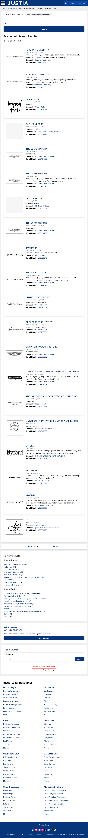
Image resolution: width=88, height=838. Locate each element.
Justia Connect (9, 834)
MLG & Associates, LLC (44, 505)
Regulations (8, 764)
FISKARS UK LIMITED (43, 480)
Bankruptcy (48, 691)
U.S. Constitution (10, 757)
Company (31, 834)
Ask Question (44, 638)
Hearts (6, 609)
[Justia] (18, 3)
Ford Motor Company (12, 572)
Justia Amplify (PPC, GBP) (54, 804)
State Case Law (50, 764)
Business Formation (11, 724)
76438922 (43, 483)
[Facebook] (39, 830)
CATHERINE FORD (34, 124)
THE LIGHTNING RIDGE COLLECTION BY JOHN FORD (51, 396)
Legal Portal (21, 834)
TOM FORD (31, 247)
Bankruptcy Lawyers (11, 691)
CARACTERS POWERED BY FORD (41, 346)
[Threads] (45, 830)
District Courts (9, 774)
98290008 (43, 307)
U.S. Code (7, 760)
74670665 (43, 208)
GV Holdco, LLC (41, 305)
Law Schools (49, 720)
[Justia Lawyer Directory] (55, 830)
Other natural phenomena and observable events (23, 611)
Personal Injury (50, 711)
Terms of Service (48, 834)
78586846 (43, 258)
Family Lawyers (9, 708)
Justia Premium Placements (55, 797)
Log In (73, 3)
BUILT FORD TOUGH (36, 272)
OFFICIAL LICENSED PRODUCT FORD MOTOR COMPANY (53, 371)
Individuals (49, 687)
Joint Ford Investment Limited (47, 527)
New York (48, 774)
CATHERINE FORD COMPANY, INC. (49, 131)
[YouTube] (36, 830)
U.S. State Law (51, 753)
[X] (52, 830)
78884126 (43, 530)
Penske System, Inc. (11, 582)
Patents (6, 804)
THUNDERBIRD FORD (36, 148)
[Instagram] (42, 830)
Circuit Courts (8, 771)
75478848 (43, 186)
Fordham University (43, 60)
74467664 (43, 384)
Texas (46, 777)
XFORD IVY (31, 495)
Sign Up (82, 3)
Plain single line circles (12, 596)
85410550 (43, 87)
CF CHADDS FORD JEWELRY (39, 322)
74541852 (43, 431)
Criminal (47, 694)
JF (27, 520)
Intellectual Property (11, 734)
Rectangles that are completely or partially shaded (24, 598)
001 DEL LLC (40, 255)
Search (44, 29)
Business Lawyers (10, 694)
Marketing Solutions (53, 787)
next (55, 547)
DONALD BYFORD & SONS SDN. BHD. (50, 456)
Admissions (48, 727)
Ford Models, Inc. (10, 585)
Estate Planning (50, 704)
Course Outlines (50, 734)
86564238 (43, 406)
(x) (50, 8)
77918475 (43, 109)
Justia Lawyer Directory (53, 793)
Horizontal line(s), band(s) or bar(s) (18, 603)
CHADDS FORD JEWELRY (38, 297)
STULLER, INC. (9, 569)
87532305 (43, 508)
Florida (46, 771)
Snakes (6, 616)
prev (30, 547)
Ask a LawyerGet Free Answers (13, 628)
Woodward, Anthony (43, 428)
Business (7, 720)
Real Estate (7, 741)
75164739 (43, 233)
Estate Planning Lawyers (13, 704)
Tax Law (6, 744)
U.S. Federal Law (11, 753)
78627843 (43, 458)
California (48, 767)
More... (6, 715)
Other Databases (11, 787)
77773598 (43, 357)
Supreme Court (9, 767)
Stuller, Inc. (8, 567)
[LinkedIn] (33, 830)
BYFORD (30, 445)
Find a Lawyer (11, 649)
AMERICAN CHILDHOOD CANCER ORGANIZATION (24, 577)
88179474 (43, 62)
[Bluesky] (48, 830)
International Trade (11, 737)
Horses (6, 614)
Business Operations (11, 727)
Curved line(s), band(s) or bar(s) (16, 606)
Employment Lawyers (11, 701)
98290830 (43, 332)
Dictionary (48, 724)
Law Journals (49, 737)
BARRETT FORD (33, 99)
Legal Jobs (7, 790)
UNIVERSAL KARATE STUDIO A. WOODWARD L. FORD (52, 421)
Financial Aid (49, 731)
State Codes (49, 760)
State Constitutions (52, 757)
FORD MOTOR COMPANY (45, 156)
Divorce (47, 698)
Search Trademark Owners (38, 14)
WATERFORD (32, 470)
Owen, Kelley (40, 107)
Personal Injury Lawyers (13, 711)
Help (39, 834)
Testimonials (49, 811)
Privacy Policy (61, 834)
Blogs (46, 741)
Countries (7, 811)
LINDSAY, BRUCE (42, 206)
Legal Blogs (8, 793)
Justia (3, 8)
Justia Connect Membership (55, 790)
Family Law (48, 708)
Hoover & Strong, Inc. (12, 574)
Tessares (7, 580)
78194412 (43, 134)
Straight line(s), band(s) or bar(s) (17, 601)
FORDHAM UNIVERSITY (37, 49)
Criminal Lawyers (10, 698)
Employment (8, 731)
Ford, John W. (40, 404)
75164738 (43, 159)
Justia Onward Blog (51, 807)
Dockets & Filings (10, 777)
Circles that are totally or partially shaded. (20, 593)
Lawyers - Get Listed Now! (44, 667)
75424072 (43, 285)
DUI (45, 701)
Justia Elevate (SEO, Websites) (56, 800)
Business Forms (9, 797)
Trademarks (11, 8)
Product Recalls (9, 800)
